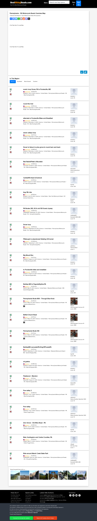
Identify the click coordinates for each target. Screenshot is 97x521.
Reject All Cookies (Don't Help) (45, 518)
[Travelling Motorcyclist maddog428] (74, 211)
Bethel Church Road (30, 315)
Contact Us (27, 502)
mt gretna (26, 361)
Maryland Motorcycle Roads (54, 288)
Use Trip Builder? (15, 497)
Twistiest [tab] (35, 81)
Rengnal (25, 196)
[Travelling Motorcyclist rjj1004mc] (74, 241)
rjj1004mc (25, 243)
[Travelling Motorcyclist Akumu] (74, 301)
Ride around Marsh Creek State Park (35, 453)
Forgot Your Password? (16, 500)
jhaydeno (25, 93)
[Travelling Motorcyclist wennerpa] (74, 164)
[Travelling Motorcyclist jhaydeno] (74, 91)
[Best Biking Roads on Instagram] (79, 495)
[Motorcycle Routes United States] (24, 91)
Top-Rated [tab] (19, 81)
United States (44, 93)
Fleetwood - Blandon (30, 376)
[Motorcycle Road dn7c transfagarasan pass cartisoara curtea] (43, 475)
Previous (8, 475)
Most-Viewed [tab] (27, 81)
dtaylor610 (25, 380)
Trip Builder (28, 498)
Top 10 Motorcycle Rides (31, 495)
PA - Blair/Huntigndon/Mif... (34, 109)
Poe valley (26, 406)
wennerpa (25, 165)
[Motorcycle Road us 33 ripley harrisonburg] (81, 475)
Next (88, 475)
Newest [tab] (13, 81)
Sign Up (78, 3)
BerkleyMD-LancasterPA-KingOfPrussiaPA (37, 347)
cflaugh (25, 441)
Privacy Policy (29, 511)
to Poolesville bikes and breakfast (34, 269)
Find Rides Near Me (15, 495)
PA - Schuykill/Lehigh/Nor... (34, 214)
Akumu (25, 302)
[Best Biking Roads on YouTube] (76, 495)
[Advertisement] (48, 36)
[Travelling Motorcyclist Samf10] (74, 180)
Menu (46, 3)
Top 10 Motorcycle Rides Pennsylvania (31, 15)
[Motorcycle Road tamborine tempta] (62, 475)
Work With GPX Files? (16, 498)
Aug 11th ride (27, 192)
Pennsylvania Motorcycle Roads (56, 93)
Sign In (73, 3)
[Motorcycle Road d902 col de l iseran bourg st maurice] (72, 475)
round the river (28, 104)
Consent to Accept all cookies (21, 518)
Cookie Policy (39, 511)
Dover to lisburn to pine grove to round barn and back (41, 147)
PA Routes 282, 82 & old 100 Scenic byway (38, 208)
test (59, 495)
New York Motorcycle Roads (56, 196)
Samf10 (25, 182)
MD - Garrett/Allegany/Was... (30, 353)
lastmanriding (43, 497)
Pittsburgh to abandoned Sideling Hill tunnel (38, 239)
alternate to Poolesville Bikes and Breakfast (38, 118)
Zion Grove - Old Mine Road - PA (34, 423)
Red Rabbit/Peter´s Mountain (33, 161)
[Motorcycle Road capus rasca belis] (24, 475)
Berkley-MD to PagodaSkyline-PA (34, 284)
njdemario (25, 394)
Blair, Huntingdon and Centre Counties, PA (37, 437)
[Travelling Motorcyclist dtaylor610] (74, 378)
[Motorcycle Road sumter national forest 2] (53, 475)
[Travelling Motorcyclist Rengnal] (74, 194)
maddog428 (26, 212)
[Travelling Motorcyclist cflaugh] (74, 439)
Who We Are (28, 500)
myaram (42, 495)
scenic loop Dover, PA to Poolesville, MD (37, 89)
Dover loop (27, 224)
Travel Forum (28, 497)
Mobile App (55, 495)
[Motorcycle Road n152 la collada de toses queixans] (15, 475)
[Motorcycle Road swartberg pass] (34, 475)
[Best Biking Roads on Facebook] (70, 495)
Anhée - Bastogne (59, 500)
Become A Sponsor (15, 502)
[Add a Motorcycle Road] (81, 72)
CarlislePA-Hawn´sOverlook (32, 178)
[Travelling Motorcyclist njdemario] (74, 393)
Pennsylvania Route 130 (31, 331)
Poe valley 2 (27, 390)
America (38, 93)
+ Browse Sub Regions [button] (15, 15)
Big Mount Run (28, 255)
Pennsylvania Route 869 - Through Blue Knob (38, 298)
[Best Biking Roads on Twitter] (73, 495)
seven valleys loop (29, 133)
